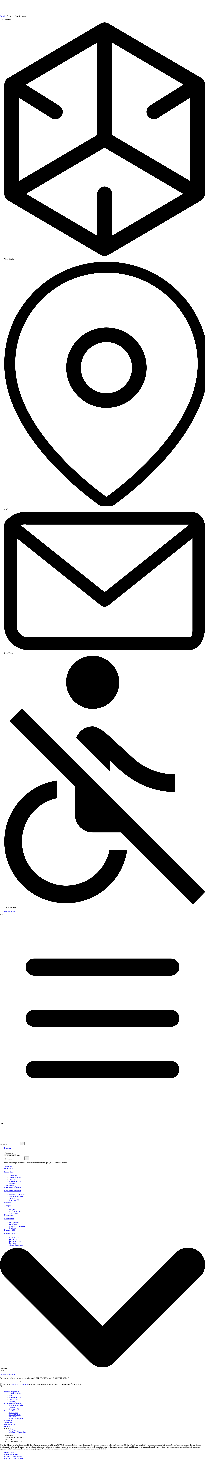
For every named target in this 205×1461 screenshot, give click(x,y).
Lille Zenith (12, 1430)
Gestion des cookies (11, 1454)
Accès (11, 1395)
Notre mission (13, 1239)
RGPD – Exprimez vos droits (14, 1458)
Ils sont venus (13, 1213)
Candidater (12, 1228)
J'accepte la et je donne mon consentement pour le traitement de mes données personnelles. (42, 1384)
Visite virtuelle (9, 1185)
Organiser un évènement (12, 1187)
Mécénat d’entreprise (16, 1245)
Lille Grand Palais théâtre (17, 1432)
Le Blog (7, 1426)
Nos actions (12, 1243)
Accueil (2, 16)
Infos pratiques (9, 1168)
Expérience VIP (14, 1200)
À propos (7, 1202)
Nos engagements (14, 1241)
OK (21, 1382)
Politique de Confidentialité (20, 1384)
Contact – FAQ (14, 1183)
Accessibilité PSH (15, 1181)
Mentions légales (10, 1452)
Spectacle (12, 1198)
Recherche (7, 1148)
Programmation (9, 911)
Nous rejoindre (9, 1215)
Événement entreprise (16, 1196)
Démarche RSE (9, 1230)
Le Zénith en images (15, 1211)
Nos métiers (13, 1224)
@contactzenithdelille (8, 1374)
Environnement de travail (17, 1226)
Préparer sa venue (14, 1177)
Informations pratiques (11, 1392)
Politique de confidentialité (13, 1456)
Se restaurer (8, 1166)
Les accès (12, 1179)
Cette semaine (9, 1155)
